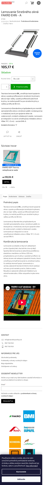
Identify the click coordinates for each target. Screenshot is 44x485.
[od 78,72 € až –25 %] (11, 157)
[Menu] (38, 3)
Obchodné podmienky (9, 357)
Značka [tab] (28, 196)
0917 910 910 (9, 343)
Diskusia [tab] (21, 196)
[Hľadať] (26, 3)
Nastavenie (21, 471)
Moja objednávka (7, 363)
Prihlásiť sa (8, 401)
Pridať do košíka (22, 87)
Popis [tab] (5, 196)
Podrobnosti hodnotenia (29, 21)
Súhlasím (21, 479)
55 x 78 (4, 187)
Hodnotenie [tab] (13, 196)
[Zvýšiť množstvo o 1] (9, 85)
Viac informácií (32, 465)
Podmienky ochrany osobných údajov (14, 360)
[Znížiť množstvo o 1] (9, 88)
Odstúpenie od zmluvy (9, 366)
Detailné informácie (8, 125)
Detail (6, 182)
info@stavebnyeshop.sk (13, 340)
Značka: (8, 23)
